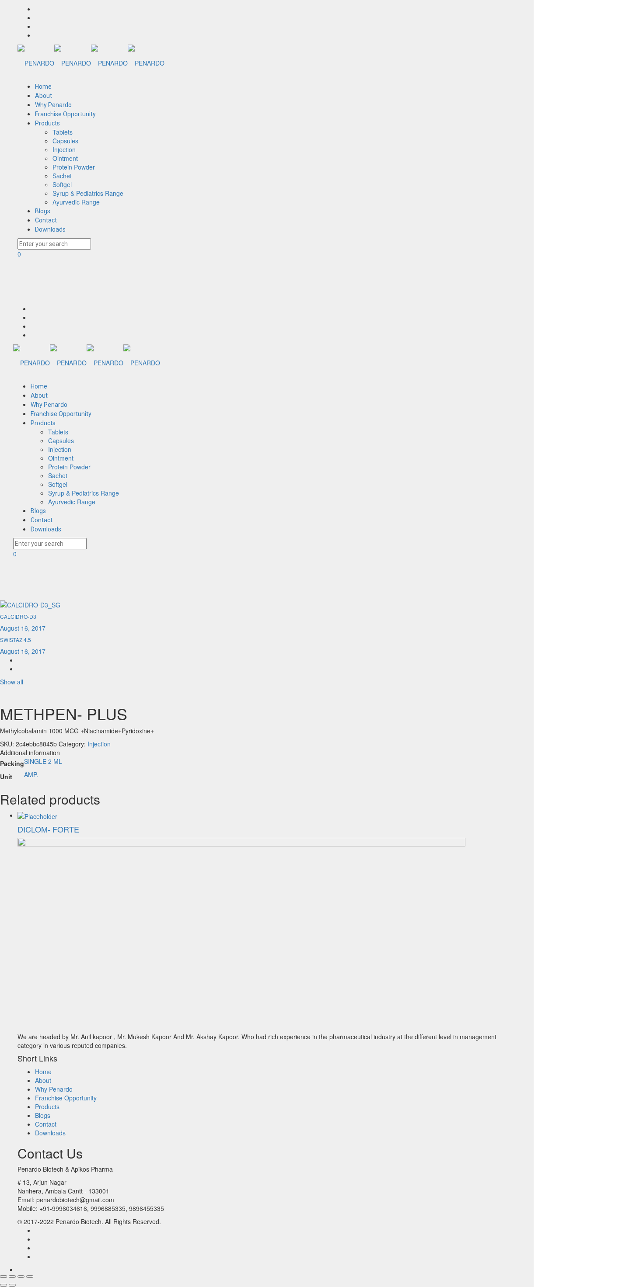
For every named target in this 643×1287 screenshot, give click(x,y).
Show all (11, 681)
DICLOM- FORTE (48, 829)
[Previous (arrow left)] (3, 1285)
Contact (45, 1124)
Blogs (42, 1115)
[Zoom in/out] (29, 1276)
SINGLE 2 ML (43, 761)
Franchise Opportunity (66, 1097)
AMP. (31, 774)
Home (43, 1071)
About (43, 1080)
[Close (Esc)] (3, 1276)
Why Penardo (54, 1089)
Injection (99, 743)
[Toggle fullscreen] (20, 1276)
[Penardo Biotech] (90, 62)
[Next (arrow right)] (12, 1285)
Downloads (50, 1132)
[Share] (12, 1276)
